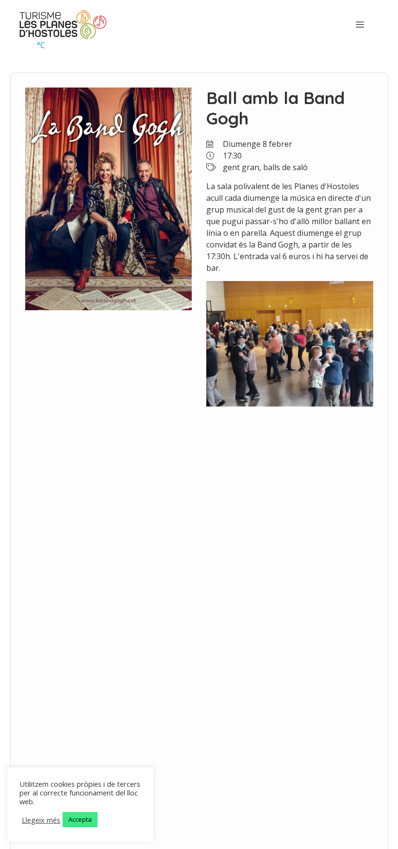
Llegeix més (41, 819)
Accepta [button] (80, 819)
